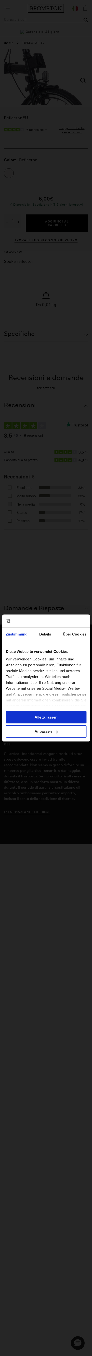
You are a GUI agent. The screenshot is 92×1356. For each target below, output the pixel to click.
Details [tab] (45, 634)
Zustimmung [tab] (16, 634)
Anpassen (43, 731)
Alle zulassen (46, 717)
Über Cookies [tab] (74, 634)
